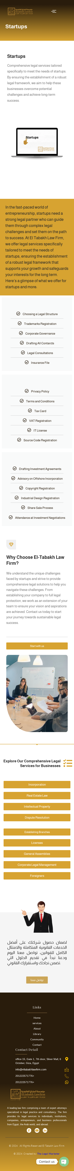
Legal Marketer (49, 1153)
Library (37, 1033)
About (37, 1028)
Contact (37, 1044)
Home (37, 1017)
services (37, 1023)
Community (37, 1039)
